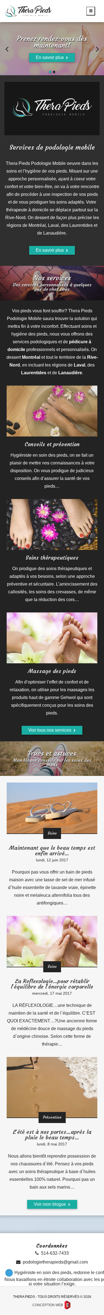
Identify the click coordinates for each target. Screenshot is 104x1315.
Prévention (52, 1117)
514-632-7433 (55, 1253)
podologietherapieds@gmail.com (55, 1262)
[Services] (52, 411)
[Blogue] (52, 808)
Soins (52, 833)
